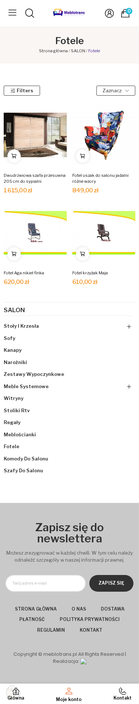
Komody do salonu (26, 459)
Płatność (32, 619)
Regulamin (51, 630)
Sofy (9, 338)
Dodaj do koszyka (14, 156)
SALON (14, 310)
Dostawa (113, 609)
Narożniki (15, 362)
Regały (12, 422)
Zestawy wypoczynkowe (34, 374)
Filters (25, 90)
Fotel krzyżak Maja (90, 272)
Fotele (11, 446)
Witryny (13, 398)
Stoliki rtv (17, 410)
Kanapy (12, 350)
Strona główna (36, 609)
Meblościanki (20, 434)
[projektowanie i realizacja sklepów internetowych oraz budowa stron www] (83, 661)
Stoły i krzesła (21, 326)
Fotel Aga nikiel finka (24, 272)
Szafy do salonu (23, 470)
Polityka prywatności (90, 619)
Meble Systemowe (26, 386)
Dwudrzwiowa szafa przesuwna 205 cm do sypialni (35, 178)
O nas (79, 609)
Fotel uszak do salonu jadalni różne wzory (100, 178)
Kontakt (91, 630)
